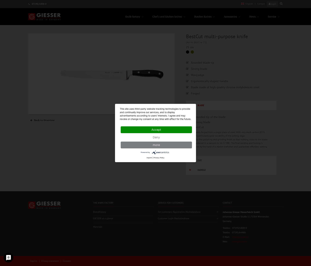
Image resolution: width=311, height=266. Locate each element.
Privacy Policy (159, 158)
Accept (156, 129)
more (156, 145)
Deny (156, 137)
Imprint (149, 158)
